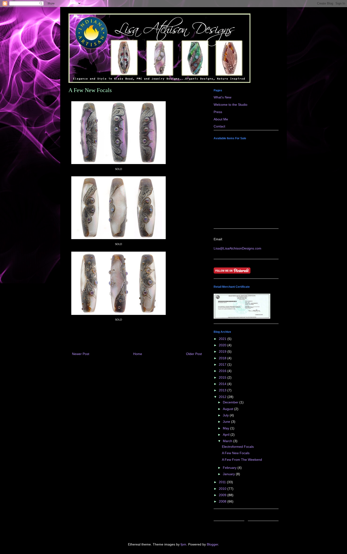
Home (137, 354)
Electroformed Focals (238, 446)
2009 (223, 495)
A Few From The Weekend (242, 459)
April (226, 434)
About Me (221, 119)
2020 (223, 345)
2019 (223, 351)
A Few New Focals (236, 453)
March (228, 441)
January (229, 474)
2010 (223, 489)
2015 (223, 377)
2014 (223, 384)
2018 (223, 358)
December (231, 402)
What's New (222, 97)
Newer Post (80, 354)
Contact (219, 126)
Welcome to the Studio (230, 104)
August (228, 409)
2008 (223, 501)
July (226, 415)
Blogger (212, 544)
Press (218, 112)
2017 (223, 364)
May (226, 428)
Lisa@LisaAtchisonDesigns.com (237, 248)
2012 (223, 397)
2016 (223, 371)
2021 (223, 339)
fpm (183, 544)
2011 (223, 482)
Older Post (194, 354)
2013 (223, 390)
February (230, 467)
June (227, 421)
